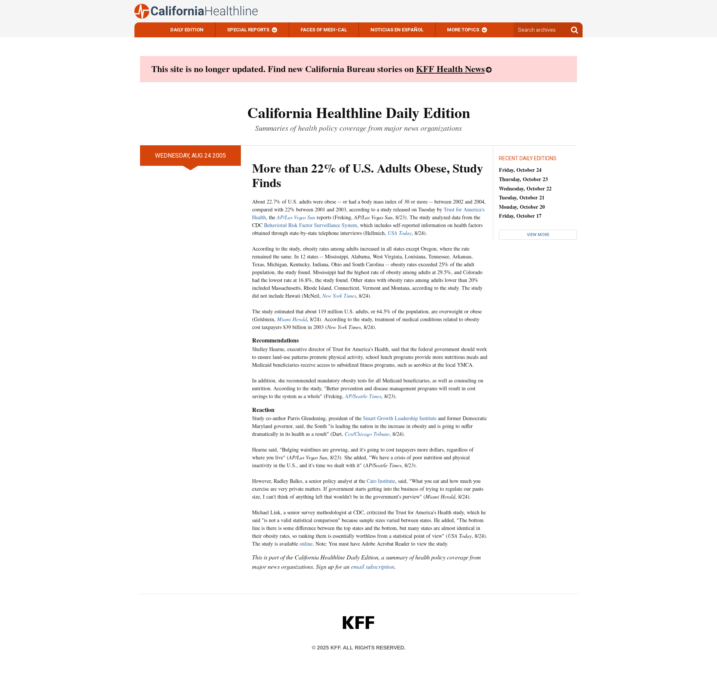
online (306, 543)
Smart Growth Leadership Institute (400, 418)
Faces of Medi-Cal (324, 29)
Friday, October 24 (520, 170)
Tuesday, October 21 (521, 197)
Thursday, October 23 (523, 179)
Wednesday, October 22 (525, 188)
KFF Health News (450, 68)
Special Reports (248, 29)
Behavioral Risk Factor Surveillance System (310, 225)
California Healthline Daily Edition (358, 112)
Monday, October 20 (522, 207)
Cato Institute (381, 480)
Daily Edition (187, 29)
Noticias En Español (396, 29)
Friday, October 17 (520, 216)
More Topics (463, 29)
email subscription (372, 566)
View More (538, 234)
